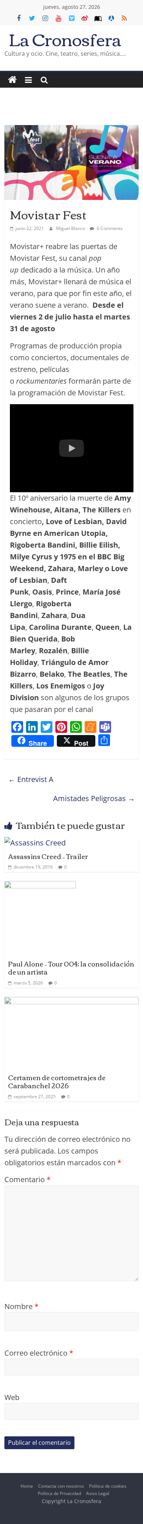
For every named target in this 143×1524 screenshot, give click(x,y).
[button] (71, 448)
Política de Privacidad (59, 1493)
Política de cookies (107, 1486)
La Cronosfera (65, 38)
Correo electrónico (38, 1353)
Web (11, 1397)
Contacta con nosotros (61, 1486)
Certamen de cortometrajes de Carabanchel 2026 (57, 1081)
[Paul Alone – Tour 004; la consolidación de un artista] (40, 887)
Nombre (21, 1306)
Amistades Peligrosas (94, 798)
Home (27, 1486)
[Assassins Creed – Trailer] (35, 843)
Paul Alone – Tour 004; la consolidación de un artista (71, 967)
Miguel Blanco (71, 228)
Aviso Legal (97, 1493)
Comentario (27, 1179)
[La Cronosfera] (12, 80)
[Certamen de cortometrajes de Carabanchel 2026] (71, 1003)
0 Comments (109, 228)
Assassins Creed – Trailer (48, 856)
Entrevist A (31, 779)
